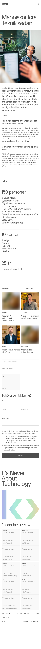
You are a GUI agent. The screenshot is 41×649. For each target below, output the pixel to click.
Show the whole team (20, 362)
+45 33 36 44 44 (7, 540)
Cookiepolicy (6, 613)
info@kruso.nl (26, 543)
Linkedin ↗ (5, 617)
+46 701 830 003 (27, 557)
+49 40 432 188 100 (8, 573)
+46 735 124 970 (27, 589)
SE (4, 621)
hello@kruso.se (26, 559)
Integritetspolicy (23, 613)
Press (37, 613)
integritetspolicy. (9, 450)
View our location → (9, 533)
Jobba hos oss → (16, 525)
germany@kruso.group (9, 576)
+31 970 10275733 (27, 540)
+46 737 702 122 (27, 606)
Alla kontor (29, 288)
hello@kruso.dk (7, 543)
